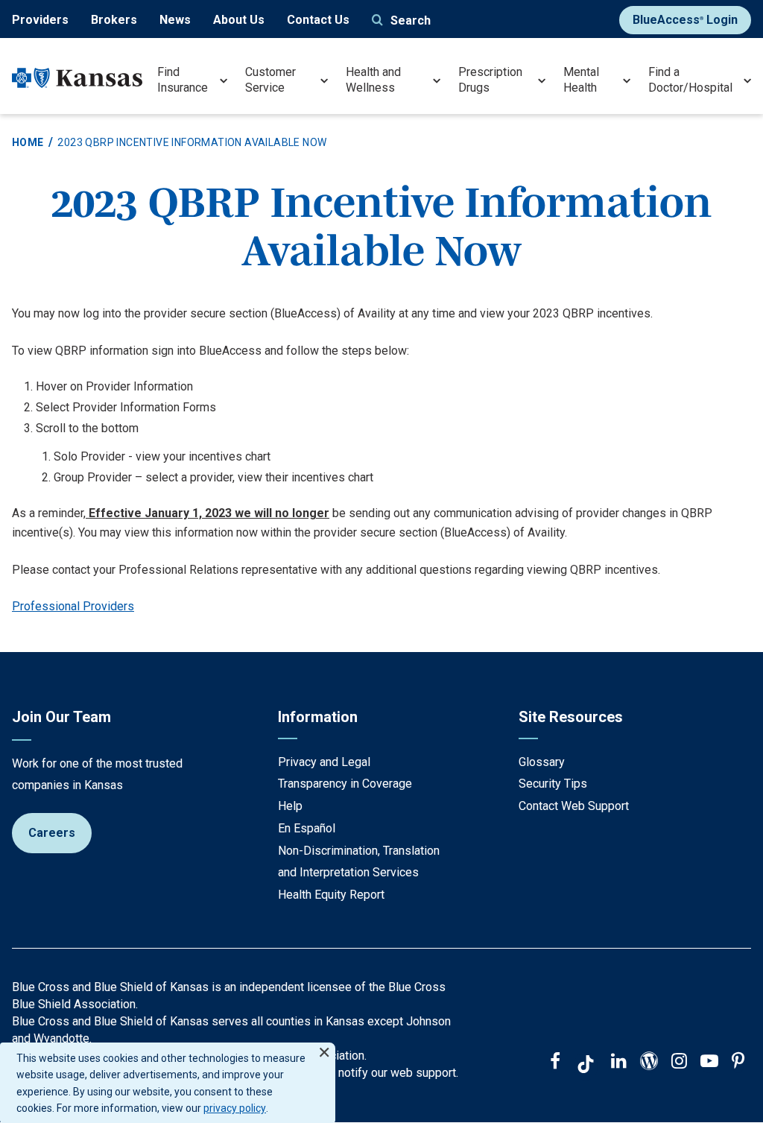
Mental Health (581, 80)
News (175, 20)
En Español (306, 828)
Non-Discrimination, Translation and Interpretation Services (359, 862)
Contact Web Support (574, 806)
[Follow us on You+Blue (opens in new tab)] (649, 1062)
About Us (239, 20)
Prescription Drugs (490, 80)
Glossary (542, 762)
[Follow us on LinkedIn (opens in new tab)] (619, 1062)
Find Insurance (182, 80)
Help (290, 806)
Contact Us (318, 20)
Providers (40, 20)
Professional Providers (73, 606)
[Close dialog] (324, 1046)
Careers (51, 833)
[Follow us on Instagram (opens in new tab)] (679, 1062)
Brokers (114, 20)
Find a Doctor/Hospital (690, 80)
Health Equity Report (331, 895)
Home (28, 142)
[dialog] (167, 1083)
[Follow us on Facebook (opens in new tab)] (555, 1062)
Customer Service (270, 80)
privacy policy (234, 1108)
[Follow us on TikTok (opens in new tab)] (586, 1066)
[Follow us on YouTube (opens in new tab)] (709, 1062)
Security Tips (553, 783)
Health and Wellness (373, 80)
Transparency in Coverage (345, 783)
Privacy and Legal (324, 762)
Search (410, 20)
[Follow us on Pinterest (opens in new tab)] (738, 1062)
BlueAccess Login (685, 20)
